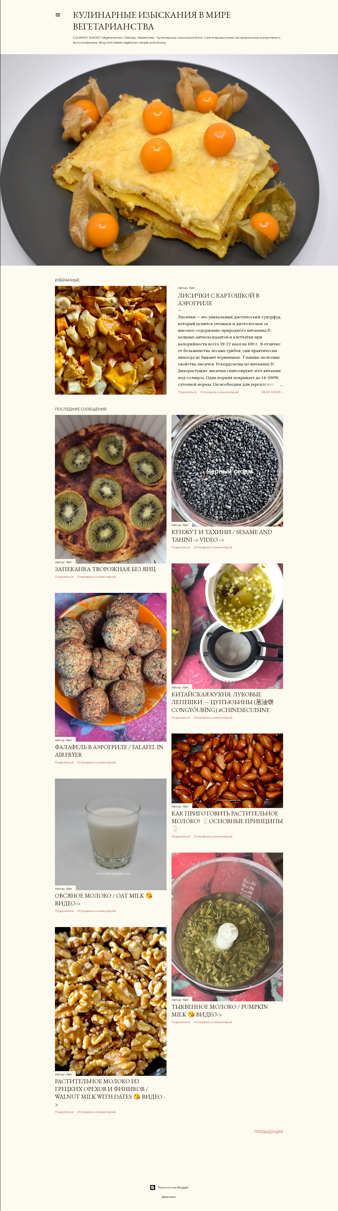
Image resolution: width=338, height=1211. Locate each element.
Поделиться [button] (187, 392)
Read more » (272, 392)
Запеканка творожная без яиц (105, 569)
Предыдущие (268, 1132)
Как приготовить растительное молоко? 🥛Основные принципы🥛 (227, 821)
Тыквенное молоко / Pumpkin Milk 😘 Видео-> (219, 1010)
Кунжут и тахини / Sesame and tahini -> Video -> (221, 535)
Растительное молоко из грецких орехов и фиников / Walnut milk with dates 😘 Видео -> (110, 1092)
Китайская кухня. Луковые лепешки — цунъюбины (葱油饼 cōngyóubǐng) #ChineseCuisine (222, 702)
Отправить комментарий (219, 392)
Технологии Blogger (173, 1187)
